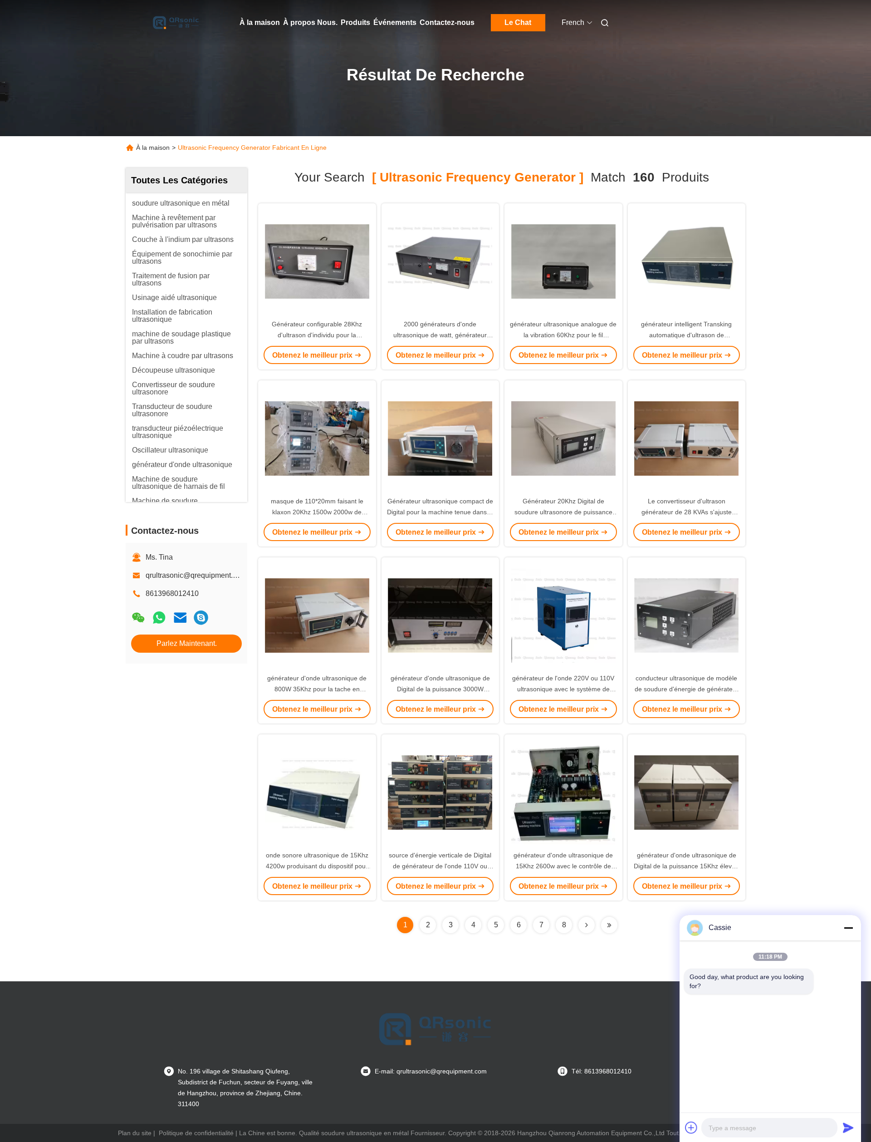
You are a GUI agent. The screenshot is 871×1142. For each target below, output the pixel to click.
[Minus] (848, 927)
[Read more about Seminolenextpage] (586, 925)
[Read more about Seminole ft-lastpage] (609, 925)
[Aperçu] (176, 22)
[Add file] (691, 1127)
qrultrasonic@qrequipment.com (196, 575)
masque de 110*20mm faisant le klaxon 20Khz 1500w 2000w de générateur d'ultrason (317, 512)
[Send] (848, 1127)
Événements (394, 22)
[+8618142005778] (201, 617)
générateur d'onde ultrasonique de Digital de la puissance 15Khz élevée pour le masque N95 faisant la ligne (686, 866)
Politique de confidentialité (196, 1133)
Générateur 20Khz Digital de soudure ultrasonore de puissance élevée (563, 512)
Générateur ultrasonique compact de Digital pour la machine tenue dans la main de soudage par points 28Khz (440, 512)
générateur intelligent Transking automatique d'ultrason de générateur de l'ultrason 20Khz (686, 334)
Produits (355, 22)
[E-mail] (180, 617)
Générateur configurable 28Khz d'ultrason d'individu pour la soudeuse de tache (317, 334)
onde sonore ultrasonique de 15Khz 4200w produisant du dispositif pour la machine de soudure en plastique (317, 866)
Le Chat (517, 22)
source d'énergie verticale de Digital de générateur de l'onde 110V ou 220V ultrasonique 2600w (440, 866)
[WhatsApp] (159, 617)
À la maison (260, 22)
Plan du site (135, 1133)
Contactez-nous (447, 22)
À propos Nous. (310, 22)
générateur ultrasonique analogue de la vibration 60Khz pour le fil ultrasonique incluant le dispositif (563, 334)
